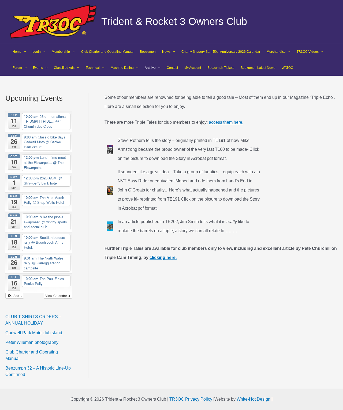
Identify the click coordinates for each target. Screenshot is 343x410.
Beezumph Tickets (220, 68)
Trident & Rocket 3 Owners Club (174, 21)
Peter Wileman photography (31, 342)
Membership (61, 52)
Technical (93, 68)
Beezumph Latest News (258, 68)
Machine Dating (122, 68)
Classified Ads (64, 68)
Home (17, 52)
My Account (192, 68)
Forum (17, 68)
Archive (150, 68)
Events (38, 68)
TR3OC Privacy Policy (190, 399)
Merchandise (276, 52)
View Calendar (56, 295)
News (166, 52)
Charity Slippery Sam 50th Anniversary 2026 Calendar (220, 52)
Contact (172, 68)
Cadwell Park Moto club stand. (34, 332)
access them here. (226, 122)
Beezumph (148, 52)
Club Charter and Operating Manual (107, 52)
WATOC (287, 68)
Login (36, 52)
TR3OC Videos (308, 52)
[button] (15, 295)
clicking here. (163, 257)
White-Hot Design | (255, 399)
